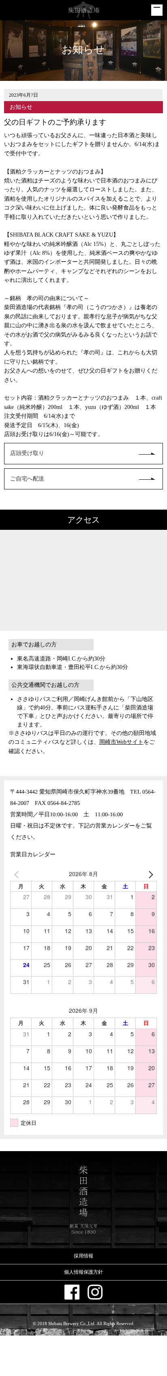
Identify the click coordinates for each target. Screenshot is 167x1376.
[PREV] (18, 873)
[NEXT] (149, 873)
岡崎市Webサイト (121, 742)
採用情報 (83, 1256)
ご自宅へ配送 (27, 479)
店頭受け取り (27, 453)
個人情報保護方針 (83, 1272)
